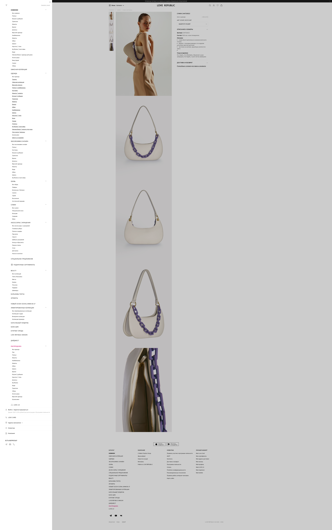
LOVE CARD (12, 417)
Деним (14, 121)
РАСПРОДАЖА (16, 346)
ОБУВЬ (13, 181)
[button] (50, 2)
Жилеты (14, 101)
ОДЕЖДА (14, 73)
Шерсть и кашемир (18, 137)
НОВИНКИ (14, 10)
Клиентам (11, 428)
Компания (11, 433)
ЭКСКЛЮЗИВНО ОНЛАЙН (19, 141)
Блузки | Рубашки (17, 96)
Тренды (14, 79)
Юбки (13, 107)
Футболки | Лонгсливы (18, 126)
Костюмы (15, 90)
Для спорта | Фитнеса (18, 132)
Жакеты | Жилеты (17, 93)
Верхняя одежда (17, 85)
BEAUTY (13, 271)
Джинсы (14, 124)
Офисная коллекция (18, 82)
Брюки (14, 104)
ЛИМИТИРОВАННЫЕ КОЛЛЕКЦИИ (22, 308)
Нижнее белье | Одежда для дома (22, 129)
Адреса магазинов (15, 423)
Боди (13, 118)
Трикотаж (15, 99)
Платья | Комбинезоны (19, 87)
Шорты (14, 112)
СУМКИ (13, 205)
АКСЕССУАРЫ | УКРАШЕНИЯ (20, 222)
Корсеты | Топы (16, 115)
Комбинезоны (16, 110)
